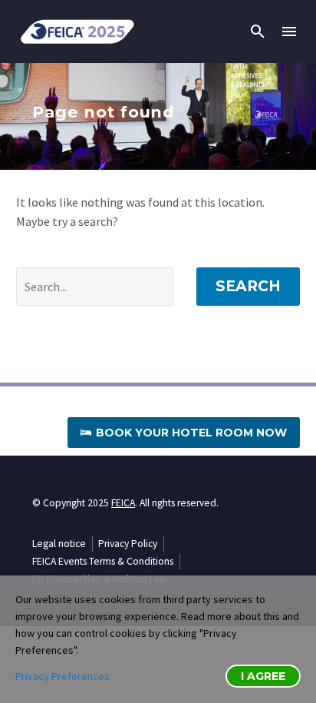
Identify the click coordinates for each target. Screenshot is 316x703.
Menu (289, 31)
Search (248, 286)
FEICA (123, 502)
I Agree (263, 676)
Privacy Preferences (62, 676)
